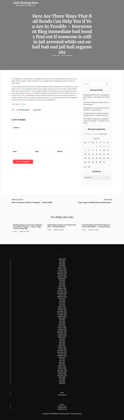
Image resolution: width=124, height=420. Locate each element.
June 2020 (62, 380)
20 (89, 158)
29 (96, 162)
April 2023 (62, 324)
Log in (62, 404)
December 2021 (62, 350)
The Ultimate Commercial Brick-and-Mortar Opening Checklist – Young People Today (96, 114)
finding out (24, 95)
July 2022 (62, 339)
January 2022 (62, 349)
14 (92, 154)
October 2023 (62, 314)
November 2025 (62, 273)
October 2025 (62, 275)
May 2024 (62, 303)
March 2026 (62, 267)
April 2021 (62, 363)
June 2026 (62, 262)
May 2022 (62, 342)
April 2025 (62, 285)
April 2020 (62, 383)
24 (104, 158)
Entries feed (62, 406)
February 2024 (62, 308)
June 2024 (62, 301)
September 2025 (62, 277)
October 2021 (62, 354)
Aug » (89, 167)
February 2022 (62, 347)
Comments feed (62, 407)
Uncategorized (62, 395)
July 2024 (62, 300)
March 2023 (62, 326)
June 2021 (62, 360)
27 (89, 162)
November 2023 (62, 313)
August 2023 (62, 318)
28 (92, 162)
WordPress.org (62, 409)
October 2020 (62, 373)
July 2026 (62, 260)
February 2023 (62, 327)
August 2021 (62, 357)
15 (96, 154)
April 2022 (62, 344)
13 (89, 154)
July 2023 (62, 319)
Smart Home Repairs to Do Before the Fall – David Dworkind (96, 103)
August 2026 (62, 259)
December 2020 (62, 370)
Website (59, 151)
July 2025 (62, 280)
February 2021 (62, 367)
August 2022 (62, 337)
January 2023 (62, 329)
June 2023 (62, 321)
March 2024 (62, 306)
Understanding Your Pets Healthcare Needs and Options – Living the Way (96, 109)
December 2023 (62, 311)
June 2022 (62, 341)
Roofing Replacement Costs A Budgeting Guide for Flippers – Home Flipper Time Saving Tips (96, 97)
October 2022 (62, 334)
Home (24, 104)
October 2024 (62, 295)
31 (104, 162)
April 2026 (62, 265)
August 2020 (62, 377)
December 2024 (62, 291)
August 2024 (62, 298)
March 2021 (62, 365)
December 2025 (62, 272)
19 (85, 158)
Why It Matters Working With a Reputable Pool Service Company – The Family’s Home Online (96, 121)
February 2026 (62, 268)
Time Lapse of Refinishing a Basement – (95, 202)
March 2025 (62, 286)
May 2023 (62, 323)
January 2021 (62, 368)
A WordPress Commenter (91, 134)
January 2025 (62, 290)
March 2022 (62, 345)
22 (96, 158)
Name (15, 151)
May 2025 (62, 283)
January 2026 (62, 270)
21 (92, 158)
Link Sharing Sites (66, 55)
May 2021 (62, 362)
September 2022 (62, 336)
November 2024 (62, 293)
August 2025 (62, 278)
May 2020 (62, 382)
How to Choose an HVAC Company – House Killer (32, 202)
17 (104, 154)
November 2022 (62, 332)
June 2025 (62, 282)
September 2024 (62, 296)
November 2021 (62, 352)
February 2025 (62, 288)
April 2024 (62, 305)
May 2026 (62, 264)
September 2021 (62, 355)
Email (37, 151)
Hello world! (103, 134)
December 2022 (62, 331)
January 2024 (62, 309)
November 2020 (62, 372)
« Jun (85, 167)
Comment (16, 127)
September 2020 (62, 375)
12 (85, 154)
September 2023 (62, 316)
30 (100, 162)
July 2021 (62, 359)
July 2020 (62, 378)
